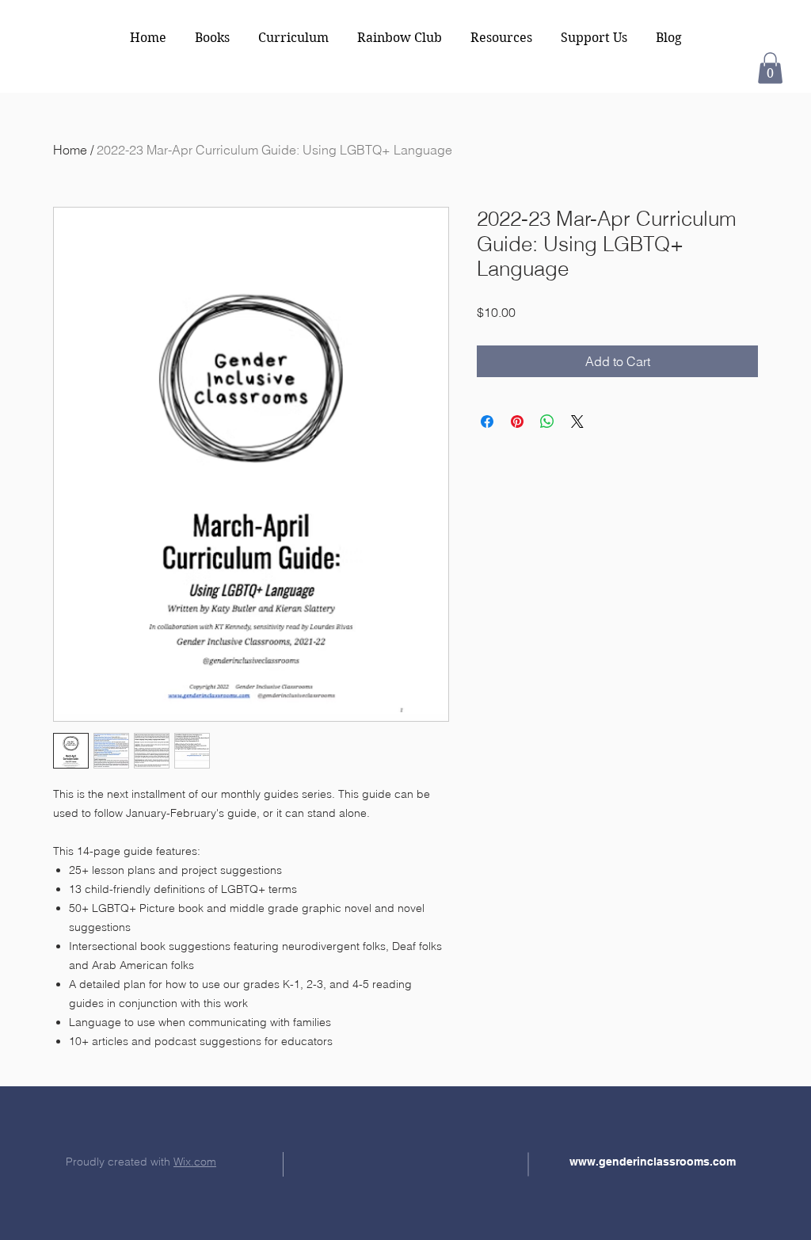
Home (70, 150)
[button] (770, 67)
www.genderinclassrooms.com (652, 1161)
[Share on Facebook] (487, 421)
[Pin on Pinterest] (517, 421)
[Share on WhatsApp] (547, 421)
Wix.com (194, 1161)
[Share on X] (577, 421)
